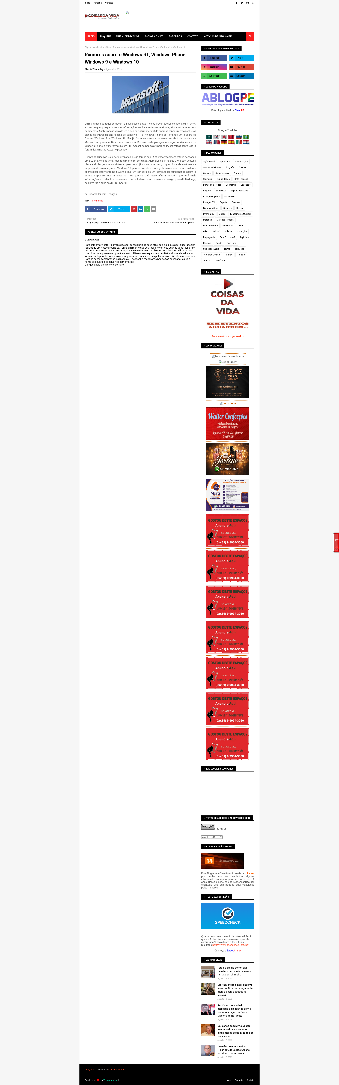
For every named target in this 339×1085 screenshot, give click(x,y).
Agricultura (225, 161)
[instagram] (247, 3)
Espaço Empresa (211, 196)
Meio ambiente (210, 225)
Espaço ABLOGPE (239, 190)
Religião (207, 243)
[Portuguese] (246, 138)
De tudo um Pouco (212, 185)
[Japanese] (224, 138)
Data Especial (241, 179)
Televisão (239, 249)
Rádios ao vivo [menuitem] (154, 36)
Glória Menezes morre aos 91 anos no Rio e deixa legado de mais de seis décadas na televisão (235, 990)
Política (228, 231)
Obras (240, 225)
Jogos (222, 214)
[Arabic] (209, 138)
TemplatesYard (110, 1080)
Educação (246, 185)
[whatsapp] (252, 3)
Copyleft (89, 1069)
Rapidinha (244, 237)
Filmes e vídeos (211, 208)
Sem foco (231, 243)
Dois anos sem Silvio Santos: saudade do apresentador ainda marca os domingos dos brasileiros (236, 1031)
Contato (109, 3)
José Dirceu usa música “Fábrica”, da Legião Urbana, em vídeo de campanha (234, 1050)
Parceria (98, 3)
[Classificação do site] (222, 867)
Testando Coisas (211, 255)
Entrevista (221, 190)
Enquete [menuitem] (105, 36)
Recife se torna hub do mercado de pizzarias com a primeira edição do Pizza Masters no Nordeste (234, 1010)
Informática (105, 47)
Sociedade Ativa (211, 249)
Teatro (227, 249)
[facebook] (236, 3)
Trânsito (241, 255)
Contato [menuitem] (192, 36)
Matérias (207, 220)
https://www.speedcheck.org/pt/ (230, 945)
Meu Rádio (227, 225)
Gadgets (227, 208)
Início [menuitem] (91, 36)
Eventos (236, 202)
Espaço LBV (209, 202)
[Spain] (231, 143)
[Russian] (239, 138)
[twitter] (242, 3)
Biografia (230, 167)
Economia (231, 185)
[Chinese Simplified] (231, 138)
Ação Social (209, 161)
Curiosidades (223, 179)
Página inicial (91, 47)
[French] (216, 143)
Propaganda (209, 237)
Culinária (207, 179)
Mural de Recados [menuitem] (127, 36)
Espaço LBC (230, 196)
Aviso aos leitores (212, 167)
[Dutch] (246, 143)
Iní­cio (87, 3)
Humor (239, 208)
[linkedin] (241, 76)
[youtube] (241, 67)
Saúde (219, 243)
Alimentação (241, 161)
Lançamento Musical (240, 214)
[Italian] (239, 143)
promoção (242, 231)
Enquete (207, 190)
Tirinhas (229, 255)
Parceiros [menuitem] (175, 36)
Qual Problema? (227, 237)
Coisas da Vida (116, 1069)
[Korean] (216, 138)
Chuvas (207, 173)
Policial (216, 231)
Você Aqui (221, 260)
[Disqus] (140, 391)
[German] (224, 143)
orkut (205, 231)
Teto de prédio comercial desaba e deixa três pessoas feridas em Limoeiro (234, 971)
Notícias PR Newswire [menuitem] (218, 36)
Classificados (222, 173)
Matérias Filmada (225, 220)
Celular (242, 167)
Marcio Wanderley (94, 69)
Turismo (207, 260)
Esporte (223, 202)
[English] (209, 143)
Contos (237, 173)
